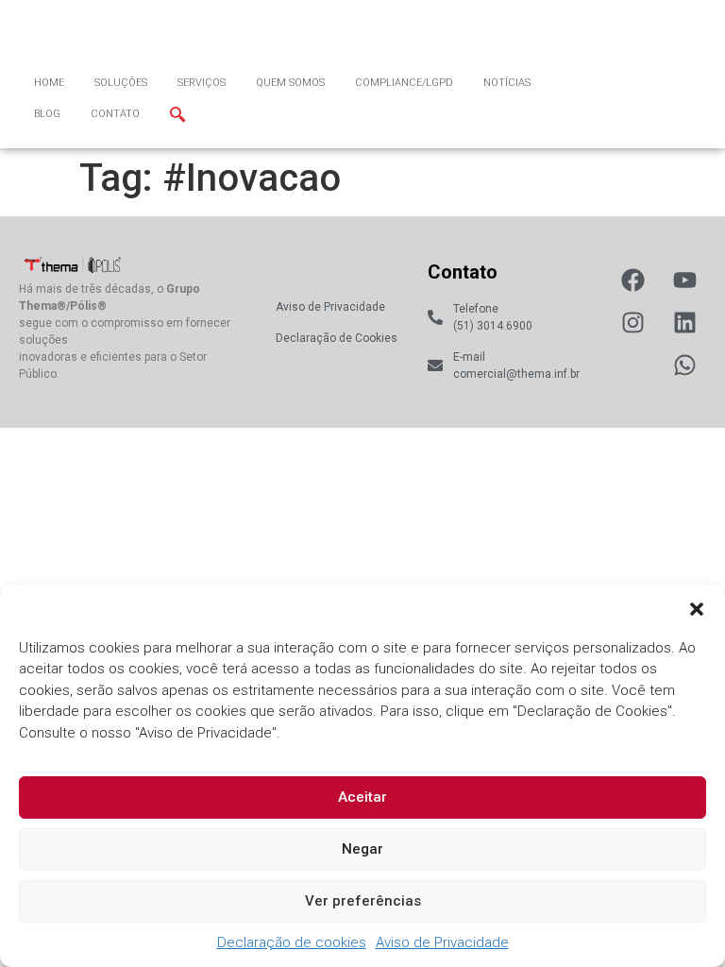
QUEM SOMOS (290, 82)
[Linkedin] (685, 322)
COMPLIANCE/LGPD (404, 82)
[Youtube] (685, 280)
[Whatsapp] (685, 365)
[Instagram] (633, 322)
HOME (49, 82)
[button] (696, 609)
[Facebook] (633, 280)
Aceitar (362, 797)
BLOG (47, 114)
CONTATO (115, 114)
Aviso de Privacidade (442, 942)
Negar (362, 848)
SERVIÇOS (201, 82)
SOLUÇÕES (120, 82)
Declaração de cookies (291, 942)
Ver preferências (363, 900)
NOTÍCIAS (507, 82)
